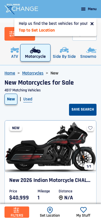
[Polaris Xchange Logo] (21, 9)
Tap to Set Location (37, 30)
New (11, 99)
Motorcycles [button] (32, 73)
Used (27, 99)
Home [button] (9, 73)
